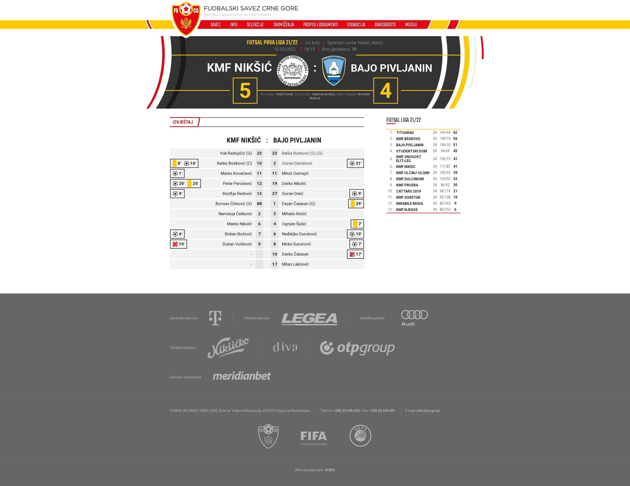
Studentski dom (411, 151)
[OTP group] (357, 347)
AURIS (330, 470)
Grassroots (385, 24)
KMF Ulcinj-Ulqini (412, 173)
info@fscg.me (428, 411)
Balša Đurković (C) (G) (302, 153)
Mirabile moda (409, 204)
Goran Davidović (297, 163)
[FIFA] (314, 436)
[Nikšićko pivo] (229, 347)
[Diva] (285, 347)
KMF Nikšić (405, 167)
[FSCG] (268, 436)
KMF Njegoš (407, 210)
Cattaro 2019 (408, 191)
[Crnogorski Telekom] (215, 318)
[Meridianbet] (242, 377)
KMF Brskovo (408, 139)
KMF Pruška (407, 185)
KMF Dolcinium (410, 179)
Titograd (405, 133)
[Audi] (415, 318)
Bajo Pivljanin (410, 145)
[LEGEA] (310, 318)
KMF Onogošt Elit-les (408, 159)
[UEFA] (360, 436)
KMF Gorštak (408, 197)
